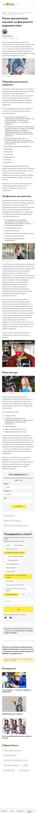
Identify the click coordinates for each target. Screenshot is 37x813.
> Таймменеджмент (12, 560)
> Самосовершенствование (14, 556)
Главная (4, 13)
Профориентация (13, 13)
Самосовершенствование (11, 765)
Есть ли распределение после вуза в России (16, 737)
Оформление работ (12, 568)
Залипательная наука (12, 549)
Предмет (6, 484)
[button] (18, 650)
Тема (5, 498)
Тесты (23, 594)
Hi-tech (8, 545)
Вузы (12, 811)
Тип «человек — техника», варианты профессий (16, 691)
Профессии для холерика (12, 714)
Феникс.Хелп (6, 466)
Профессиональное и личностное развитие (16, 590)
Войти (14, 660)
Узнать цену (18, 506)
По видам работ (10, 572)
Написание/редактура (12, 564)
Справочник (20, 811)
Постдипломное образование (14, 585)
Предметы (4, 811)
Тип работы (7, 491)
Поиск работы (10, 581)
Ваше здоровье (19, 545)
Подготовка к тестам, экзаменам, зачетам (15, 525)
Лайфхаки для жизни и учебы (12, 521)
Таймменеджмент (24, 770)
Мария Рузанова (7, 36)
